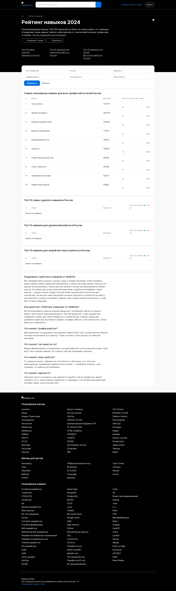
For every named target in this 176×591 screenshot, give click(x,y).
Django (116, 542)
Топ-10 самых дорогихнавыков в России (30, 52)
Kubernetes (72, 489)
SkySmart (26, 470)
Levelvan (26, 409)
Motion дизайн (74, 550)
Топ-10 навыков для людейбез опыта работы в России (93, 53)
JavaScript (26, 500)
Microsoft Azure (74, 514)
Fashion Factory (120, 416)
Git (23, 503)
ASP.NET (117, 553)
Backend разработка (31, 507)
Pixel (24, 467)
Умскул (116, 470)
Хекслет (25, 452)
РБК (77, 581)
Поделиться (56, 40)
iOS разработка (29, 546)
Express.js (117, 550)
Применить (32, 83)
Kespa (24, 413)
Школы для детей (32, 458)
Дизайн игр (72, 553)
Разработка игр (74, 546)
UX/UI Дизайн (28, 557)
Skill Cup (117, 423)
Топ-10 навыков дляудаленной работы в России (59, 52)
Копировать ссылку (34, 40)
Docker (25, 517)
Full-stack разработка (32, 521)
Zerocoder (26, 448)
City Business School (76, 445)
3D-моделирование (76, 564)
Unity (115, 489)
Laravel (116, 535)
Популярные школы (33, 404)
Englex (116, 431)
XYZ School (118, 409)
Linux (69, 507)
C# (114, 492)
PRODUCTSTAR (74, 420)
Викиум (116, 434)
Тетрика (116, 467)
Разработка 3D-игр (76, 560)
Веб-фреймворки (121, 517)
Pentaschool (118, 441)
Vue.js (115, 532)
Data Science (73, 524)
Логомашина (28, 420)
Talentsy (116, 448)
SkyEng (70, 416)
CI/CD (69, 503)
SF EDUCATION (74, 427)
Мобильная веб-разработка (35, 532)
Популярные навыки (34, 484)
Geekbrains (27, 427)
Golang (116, 500)
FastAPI (116, 528)
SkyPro (25, 438)
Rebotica (71, 478)
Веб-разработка (29, 528)
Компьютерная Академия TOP (81, 423)
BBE (69, 452)
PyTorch (71, 542)
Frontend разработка (32, 489)
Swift (24, 553)
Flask (115, 557)
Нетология (27, 423)
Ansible (70, 510)
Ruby (115, 510)
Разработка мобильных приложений (39, 535)
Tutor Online (118, 463)
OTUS (24, 441)
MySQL (70, 500)
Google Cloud (73, 517)
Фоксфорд (26, 463)
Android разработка (31, 542)
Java (115, 503)
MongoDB (71, 492)
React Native (118, 560)
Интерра (117, 427)
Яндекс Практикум (31, 416)
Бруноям (26, 445)
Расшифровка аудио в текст (33, 584)
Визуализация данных (77, 532)
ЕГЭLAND (71, 470)
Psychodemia (119, 420)
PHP (115, 514)
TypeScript (26, 492)
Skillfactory (27, 431)
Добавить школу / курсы (131, 5)
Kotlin (24, 550)
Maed (115, 452)
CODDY (25, 478)
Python (70, 528)
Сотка (115, 474)
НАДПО (71, 438)
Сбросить (46, 83)
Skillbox (25, 434)
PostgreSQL (72, 496)
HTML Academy (74, 431)
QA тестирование (30, 514)
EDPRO (70, 441)
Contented (71, 448)
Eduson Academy (75, 409)
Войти (150, 4)
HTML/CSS (27, 496)
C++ (114, 507)
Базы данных (28, 510)
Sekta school (118, 445)
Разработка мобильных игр (35, 539)
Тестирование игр (76, 557)
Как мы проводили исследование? (49, 35)
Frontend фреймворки (32, 524)
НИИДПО (71, 434)
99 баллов (72, 467)
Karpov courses (120, 438)
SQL (69, 535)
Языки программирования (125, 496)
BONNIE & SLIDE (120, 413)
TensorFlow (72, 539)
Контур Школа (74, 413)
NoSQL (25, 564)
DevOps (25, 560)
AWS (69, 521)
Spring (116, 539)
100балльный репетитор (78, 463)
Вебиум (25, 474)
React (115, 521)
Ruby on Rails (119, 546)
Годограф (71, 474)
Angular (116, 524)
